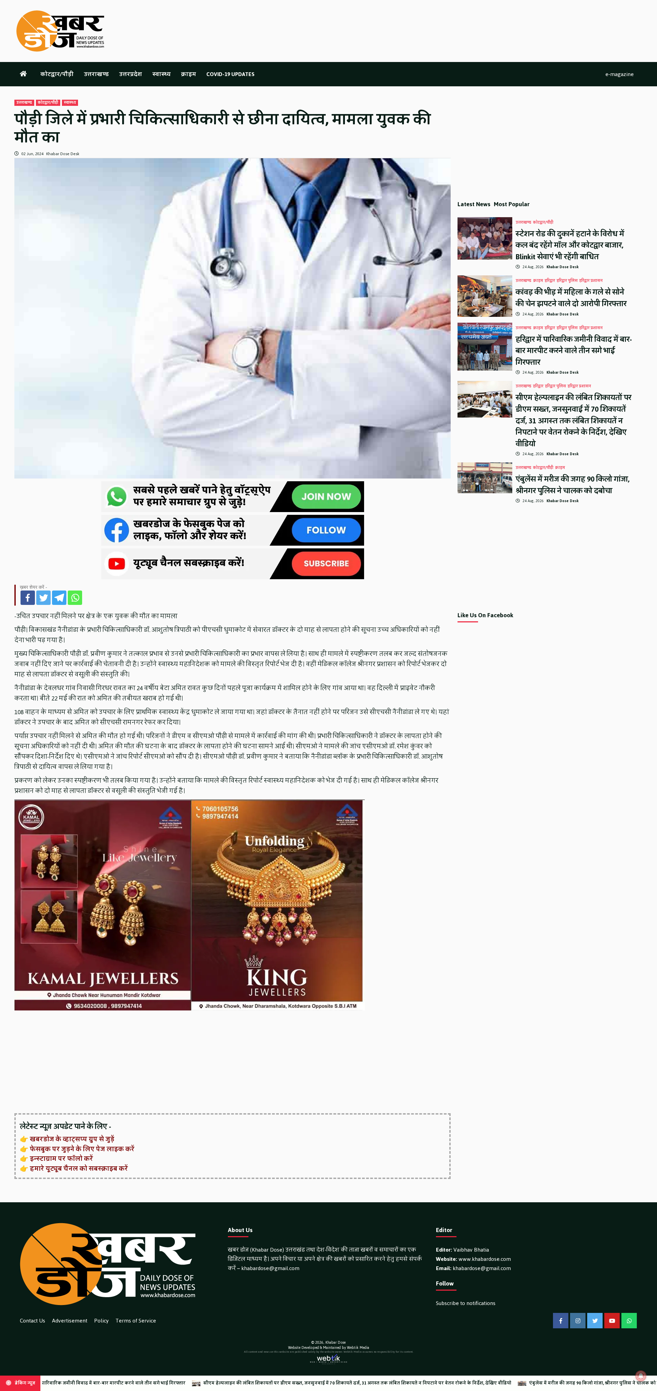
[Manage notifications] (640, 1375)
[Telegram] (59, 598)
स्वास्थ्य (161, 74)
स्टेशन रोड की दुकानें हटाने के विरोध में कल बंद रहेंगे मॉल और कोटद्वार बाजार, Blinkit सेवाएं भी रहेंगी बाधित (570, 245)
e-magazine (619, 74)
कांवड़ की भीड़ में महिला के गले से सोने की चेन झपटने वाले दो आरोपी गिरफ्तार (571, 298)
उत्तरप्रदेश (130, 74)
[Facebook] (28, 598)
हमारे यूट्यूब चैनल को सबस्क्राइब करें (79, 1169)
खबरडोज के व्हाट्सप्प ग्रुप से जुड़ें (72, 1139)
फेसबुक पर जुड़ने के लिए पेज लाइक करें (82, 1149)
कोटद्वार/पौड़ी (57, 74)
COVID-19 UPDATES (230, 74)
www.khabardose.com (485, 1259)
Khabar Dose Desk (62, 154)
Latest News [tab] (474, 204)
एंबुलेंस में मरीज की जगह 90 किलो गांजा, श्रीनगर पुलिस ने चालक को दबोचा (573, 485)
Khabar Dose (335, 1342)
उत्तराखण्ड (96, 74)
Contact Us (32, 1320)
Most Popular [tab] (512, 204)
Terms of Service (136, 1320)
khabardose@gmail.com (270, 1268)
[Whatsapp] (75, 598)
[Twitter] (43, 598)
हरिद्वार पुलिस (567, 281)
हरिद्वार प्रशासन (591, 281)
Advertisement (69, 1320)
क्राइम (188, 74)
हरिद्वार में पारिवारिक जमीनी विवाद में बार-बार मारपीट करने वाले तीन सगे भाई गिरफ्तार (574, 350)
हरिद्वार (550, 281)
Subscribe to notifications (465, 1303)
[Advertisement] (219, 1062)
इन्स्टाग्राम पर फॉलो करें (61, 1159)
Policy (101, 1320)
